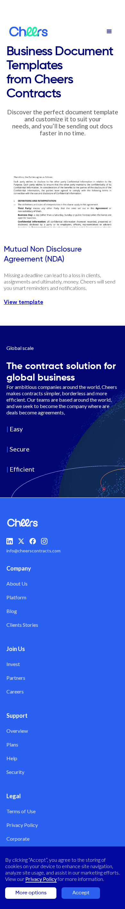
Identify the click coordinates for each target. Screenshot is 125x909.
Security (15, 772)
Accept (80, 893)
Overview (17, 731)
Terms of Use (21, 811)
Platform (16, 597)
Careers (15, 691)
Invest (13, 664)
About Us (17, 583)
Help (11, 758)
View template (23, 302)
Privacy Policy (22, 825)
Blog (11, 611)
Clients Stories (22, 625)
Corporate (17, 839)
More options (30, 893)
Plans (12, 744)
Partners (15, 678)
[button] (109, 31)
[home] (27, 31)
